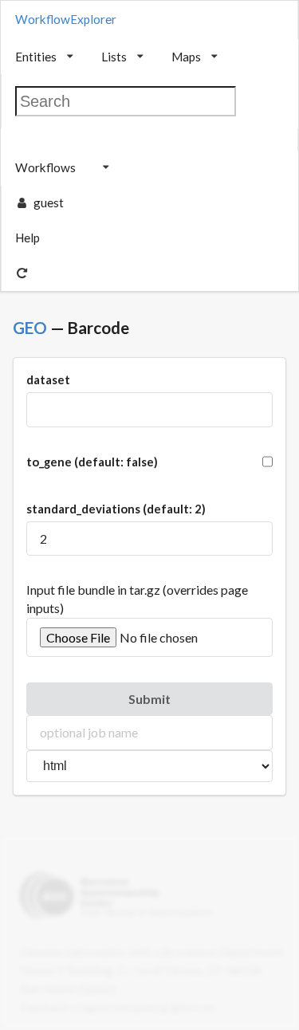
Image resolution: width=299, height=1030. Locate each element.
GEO (30, 327)
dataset (48, 379)
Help (27, 237)
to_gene (92, 461)
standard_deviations (116, 508)
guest (48, 202)
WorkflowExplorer (65, 19)
